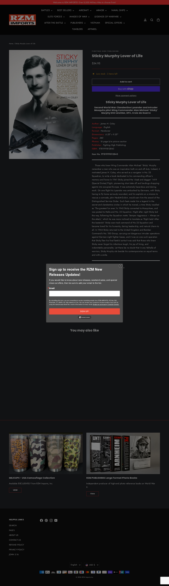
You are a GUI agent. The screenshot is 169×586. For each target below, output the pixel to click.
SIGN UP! (84, 311)
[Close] (120, 265)
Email (52, 288)
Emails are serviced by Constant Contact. (106, 304)
